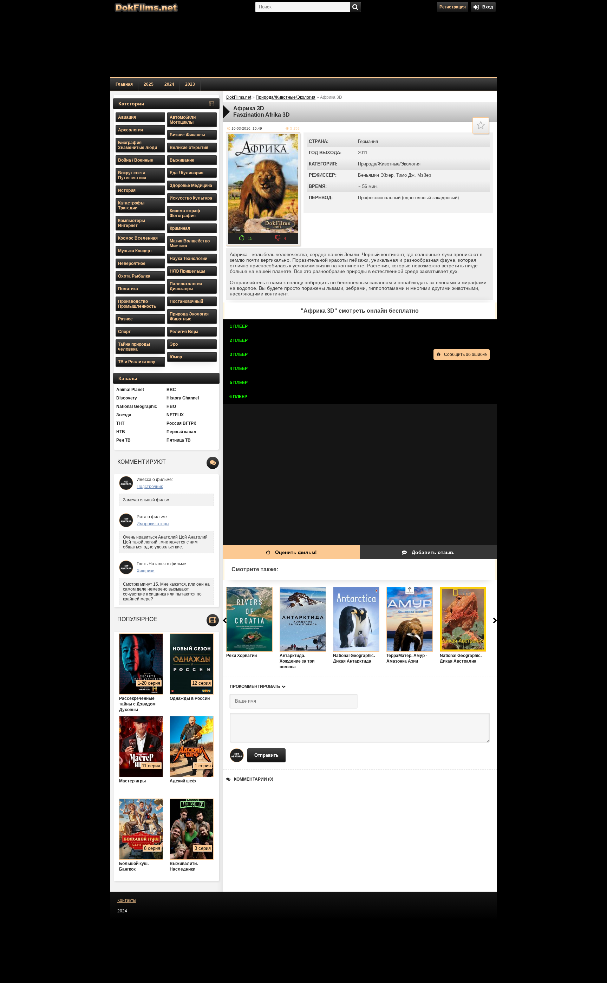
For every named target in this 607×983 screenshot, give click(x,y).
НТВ (120, 431)
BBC (171, 389)
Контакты (126, 900)
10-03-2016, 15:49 (246, 128)
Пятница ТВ (179, 440)
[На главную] (145, 7)
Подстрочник (150, 486)
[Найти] (355, 7)
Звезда (123, 414)
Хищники (146, 570)
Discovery (126, 398)
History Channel (183, 398)
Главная (124, 84)
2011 (362, 152)
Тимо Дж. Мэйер (413, 175)
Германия (368, 141)
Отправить (266, 755)
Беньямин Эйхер (375, 175)
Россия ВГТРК (181, 423)
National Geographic (136, 406)
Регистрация (452, 7)
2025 (149, 84)
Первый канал (181, 431)
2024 (169, 84)
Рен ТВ (123, 440)
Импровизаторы (153, 523)
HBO (171, 406)
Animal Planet (130, 389)
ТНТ (120, 423)
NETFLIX (175, 414)
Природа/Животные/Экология (389, 164)
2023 (190, 84)
